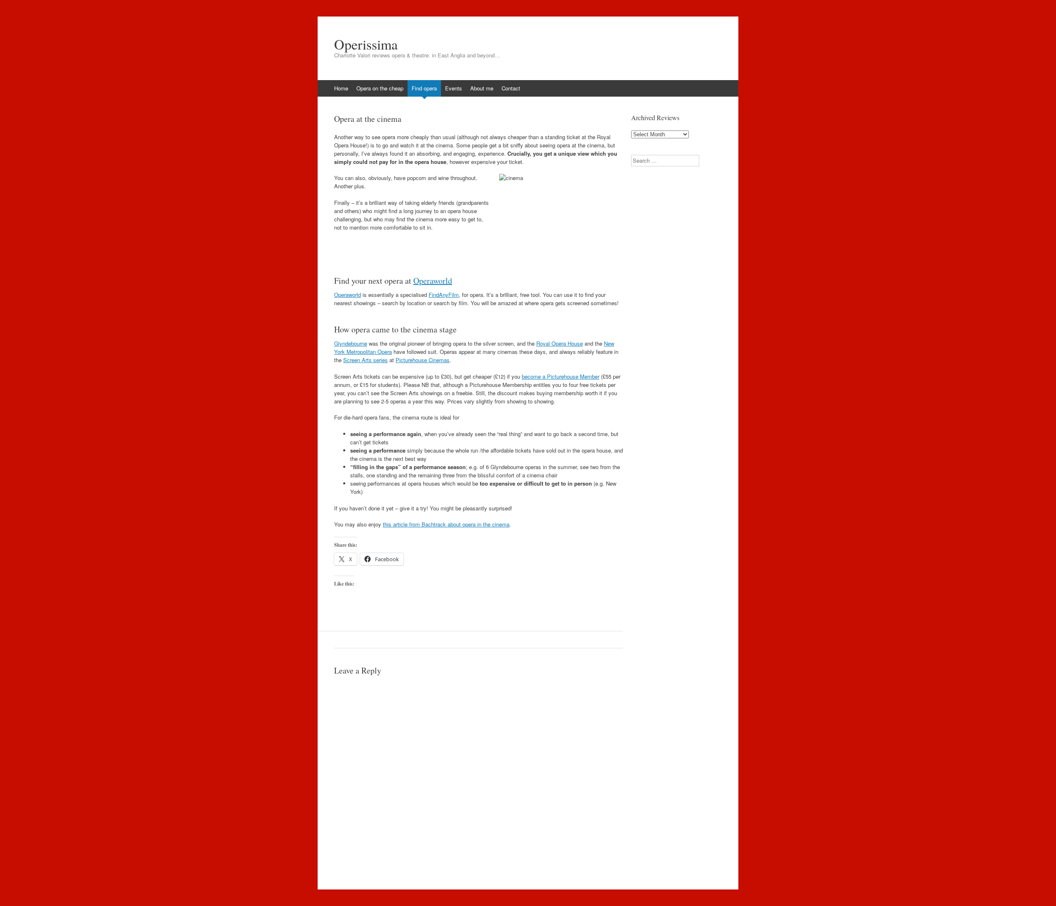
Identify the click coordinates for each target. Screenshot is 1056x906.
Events (453, 88)
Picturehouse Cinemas (423, 360)
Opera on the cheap (379, 88)
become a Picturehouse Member (560, 376)
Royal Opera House (559, 343)
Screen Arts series (365, 360)
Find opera (424, 88)
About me (481, 88)
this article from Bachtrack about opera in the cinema (446, 524)
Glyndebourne (350, 343)
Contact (511, 88)
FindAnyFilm (444, 295)
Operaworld (432, 280)
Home (341, 88)
